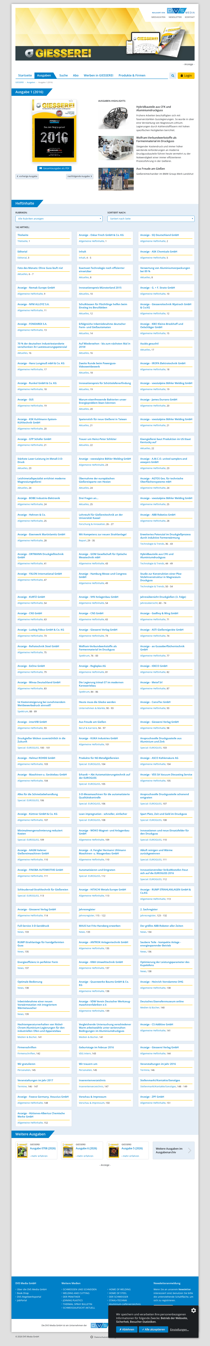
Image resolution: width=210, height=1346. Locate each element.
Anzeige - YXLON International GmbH (40, 573)
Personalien (24, 1070)
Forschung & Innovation (92, 524)
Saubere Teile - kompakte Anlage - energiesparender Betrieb (160, 943)
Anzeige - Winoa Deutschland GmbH (39, 682)
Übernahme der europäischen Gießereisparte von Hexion (97, 480)
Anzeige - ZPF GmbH (152, 1096)
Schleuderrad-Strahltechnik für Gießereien (43, 889)
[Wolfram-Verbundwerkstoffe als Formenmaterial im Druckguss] (116, 148)
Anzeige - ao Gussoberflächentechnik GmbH (162, 648)
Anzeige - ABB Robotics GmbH (157, 514)
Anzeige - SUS (25, 399)
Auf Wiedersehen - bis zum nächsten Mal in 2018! (104, 345)
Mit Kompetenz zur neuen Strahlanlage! (102, 534)
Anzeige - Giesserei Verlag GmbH (98, 629)
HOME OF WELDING (120, 1289)
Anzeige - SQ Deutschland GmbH (159, 235)
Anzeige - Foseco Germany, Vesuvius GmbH (43, 1096)
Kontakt (190, 17)
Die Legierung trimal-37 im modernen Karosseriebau (101, 684)
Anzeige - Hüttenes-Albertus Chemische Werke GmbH (41, 1115)
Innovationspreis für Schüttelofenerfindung (105, 383)
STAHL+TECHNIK (118, 1300)
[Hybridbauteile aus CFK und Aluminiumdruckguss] (116, 118)
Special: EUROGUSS (28, 747)
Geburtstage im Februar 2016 (96, 1047)
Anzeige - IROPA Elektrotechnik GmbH (162, 363)
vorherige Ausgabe (27, 176)
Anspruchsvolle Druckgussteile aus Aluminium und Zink (160, 740)
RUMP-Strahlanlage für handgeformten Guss (41, 943)
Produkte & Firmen (132, 75)
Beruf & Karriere (88, 728)
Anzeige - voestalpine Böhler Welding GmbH (166, 383)
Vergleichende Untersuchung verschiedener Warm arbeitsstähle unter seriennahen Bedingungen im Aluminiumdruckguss (105, 1028)
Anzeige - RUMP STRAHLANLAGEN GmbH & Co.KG (165, 891)
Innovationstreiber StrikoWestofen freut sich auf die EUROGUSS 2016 (164, 871)
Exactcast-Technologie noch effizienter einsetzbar (102, 269)
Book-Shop (23, 1293)
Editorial (22, 251)
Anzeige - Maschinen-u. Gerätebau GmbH (42, 774)
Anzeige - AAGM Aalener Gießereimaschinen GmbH (33, 851)
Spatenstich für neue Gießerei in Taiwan (103, 419)
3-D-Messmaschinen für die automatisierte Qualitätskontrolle (104, 796)
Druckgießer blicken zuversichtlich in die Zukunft (41, 740)
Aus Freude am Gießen (150, 168)
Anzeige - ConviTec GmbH (155, 702)
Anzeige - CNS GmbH (30, 613)
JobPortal (22, 1300)
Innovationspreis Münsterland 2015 (100, 287)
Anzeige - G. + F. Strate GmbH (157, 287)
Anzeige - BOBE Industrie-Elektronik (39, 498)
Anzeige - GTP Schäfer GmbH (34, 439)
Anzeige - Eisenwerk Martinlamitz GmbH (41, 534)
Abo (76, 75)
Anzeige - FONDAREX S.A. (32, 323)
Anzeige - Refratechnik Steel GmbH (38, 646)
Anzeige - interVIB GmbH (32, 721)
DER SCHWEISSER (118, 1296)
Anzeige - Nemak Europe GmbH (36, 287)
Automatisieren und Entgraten (97, 869)
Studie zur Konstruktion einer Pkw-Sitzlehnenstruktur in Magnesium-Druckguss (161, 577)
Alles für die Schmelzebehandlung (38, 794)
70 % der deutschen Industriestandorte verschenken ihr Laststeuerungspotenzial (42, 345)
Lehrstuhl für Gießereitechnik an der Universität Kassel (101, 516)
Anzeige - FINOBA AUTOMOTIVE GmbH (40, 869)
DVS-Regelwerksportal (29, 1296)
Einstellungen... (179, 1329)
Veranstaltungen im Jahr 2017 (35, 1080)
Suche (63, 75)
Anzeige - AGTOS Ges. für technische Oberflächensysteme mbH (161, 480)
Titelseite (23, 235)
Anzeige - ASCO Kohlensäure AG (159, 758)
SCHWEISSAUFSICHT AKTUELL (79, 1307)
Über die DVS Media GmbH (32, 1289)
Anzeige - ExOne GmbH (31, 666)
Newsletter (175, 17)
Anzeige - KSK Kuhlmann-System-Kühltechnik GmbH (37, 420)
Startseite (25, 75)
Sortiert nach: (116, 212)
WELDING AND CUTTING (76, 1293)
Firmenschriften (27, 1047)
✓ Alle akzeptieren (153, 1329)
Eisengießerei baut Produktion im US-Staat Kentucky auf (165, 440)
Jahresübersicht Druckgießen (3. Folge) (163, 596)
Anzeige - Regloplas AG (92, 666)
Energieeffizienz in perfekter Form (38, 962)
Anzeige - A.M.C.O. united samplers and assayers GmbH (163, 460)
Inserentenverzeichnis (92, 1080)
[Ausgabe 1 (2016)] (54, 131)
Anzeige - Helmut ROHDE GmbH (36, 758)
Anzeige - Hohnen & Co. (32, 514)
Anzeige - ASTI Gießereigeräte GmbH (161, 629)
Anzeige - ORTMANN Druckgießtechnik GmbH (41, 555)
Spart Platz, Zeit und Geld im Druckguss (163, 813)
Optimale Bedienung (30, 981)
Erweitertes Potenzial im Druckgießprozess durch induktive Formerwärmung (165, 536)
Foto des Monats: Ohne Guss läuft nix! (40, 268)
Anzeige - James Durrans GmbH (158, 399)
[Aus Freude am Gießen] (116, 179)
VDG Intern (85, 1053)
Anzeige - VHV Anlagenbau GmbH (98, 596)
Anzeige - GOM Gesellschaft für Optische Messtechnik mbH (103, 555)
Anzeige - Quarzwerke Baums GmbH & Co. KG (104, 983)
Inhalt (82, 251)
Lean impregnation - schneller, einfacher (103, 813)
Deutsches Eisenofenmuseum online (162, 1001)
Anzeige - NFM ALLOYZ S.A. (33, 304)
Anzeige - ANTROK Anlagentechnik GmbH (103, 942)
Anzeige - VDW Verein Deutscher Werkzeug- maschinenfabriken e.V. (105, 1003)
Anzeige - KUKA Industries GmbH (98, 738)
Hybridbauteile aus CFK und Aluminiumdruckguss (153, 108)
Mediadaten (158, 17)
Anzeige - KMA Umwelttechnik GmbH (101, 962)
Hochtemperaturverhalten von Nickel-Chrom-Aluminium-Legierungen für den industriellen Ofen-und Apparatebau (41, 1028)
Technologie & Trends (152, 543)
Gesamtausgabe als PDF (55, 168)
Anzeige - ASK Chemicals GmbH (158, 251)
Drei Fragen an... (88, 498)
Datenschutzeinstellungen (106, 1337)
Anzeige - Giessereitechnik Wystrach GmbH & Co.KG (165, 306)
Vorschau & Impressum (92, 1096)
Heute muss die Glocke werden (97, 702)
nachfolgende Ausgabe (79, 176)
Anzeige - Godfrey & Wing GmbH (159, 613)
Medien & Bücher (149, 1007)
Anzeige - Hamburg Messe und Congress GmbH (102, 575)
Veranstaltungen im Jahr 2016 (158, 1063)
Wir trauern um (88, 1063)
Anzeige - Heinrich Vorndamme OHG (161, 981)
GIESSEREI (19, 82)
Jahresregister (87, 909)
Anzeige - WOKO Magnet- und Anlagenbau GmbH (104, 832)
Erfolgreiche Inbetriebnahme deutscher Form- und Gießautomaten (102, 325)
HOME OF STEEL (118, 1293)
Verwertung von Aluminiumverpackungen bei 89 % (165, 269)
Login (187, 75)
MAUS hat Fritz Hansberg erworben (100, 925)
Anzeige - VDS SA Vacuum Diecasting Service (166, 774)
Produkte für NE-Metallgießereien (99, 758)
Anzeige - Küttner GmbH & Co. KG (37, 813)
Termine (144, 1070)
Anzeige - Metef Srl (151, 682)
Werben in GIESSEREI (98, 75)
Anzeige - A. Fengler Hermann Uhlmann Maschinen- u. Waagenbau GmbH (102, 851)
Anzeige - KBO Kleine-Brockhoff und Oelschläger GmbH (161, 325)
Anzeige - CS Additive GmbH (156, 1024)
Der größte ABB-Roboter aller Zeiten (161, 925)
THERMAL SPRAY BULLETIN (77, 1304)
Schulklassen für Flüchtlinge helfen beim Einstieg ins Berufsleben (103, 306)
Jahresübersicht (149, 603)
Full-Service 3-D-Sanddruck (33, 925)
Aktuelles (23, 274)
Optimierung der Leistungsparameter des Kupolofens (164, 963)
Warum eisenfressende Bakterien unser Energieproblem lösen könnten (102, 401)
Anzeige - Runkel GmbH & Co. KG (37, 383)
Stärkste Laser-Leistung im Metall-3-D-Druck (40, 460)
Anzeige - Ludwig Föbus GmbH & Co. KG (41, 629)
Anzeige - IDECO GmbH (153, 666)
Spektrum (84, 655)
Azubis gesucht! (149, 343)
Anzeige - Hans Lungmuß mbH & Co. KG (41, 363)
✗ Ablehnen (126, 1329)
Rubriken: (21, 212)
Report (82, 540)
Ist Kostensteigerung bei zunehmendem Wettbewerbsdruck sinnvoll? (41, 703)
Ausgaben (44, 75)
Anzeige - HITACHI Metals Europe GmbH (102, 889)
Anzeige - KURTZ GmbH (31, 596)
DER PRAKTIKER (71, 1296)
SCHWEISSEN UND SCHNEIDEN (80, 1289)
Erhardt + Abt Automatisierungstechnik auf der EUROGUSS (104, 776)
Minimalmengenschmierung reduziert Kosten (40, 832)
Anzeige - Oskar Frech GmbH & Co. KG (101, 235)
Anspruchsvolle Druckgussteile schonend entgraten (164, 796)
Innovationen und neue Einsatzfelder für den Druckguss (164, 832)
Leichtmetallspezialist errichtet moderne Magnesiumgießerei (42, 480)
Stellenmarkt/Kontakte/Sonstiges (160, 1080)
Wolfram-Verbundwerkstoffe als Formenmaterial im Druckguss (156, 139)
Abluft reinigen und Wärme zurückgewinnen (156, 851)
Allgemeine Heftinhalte (91, 241)
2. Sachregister (149, 909)
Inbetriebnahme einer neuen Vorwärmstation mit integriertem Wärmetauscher (37, 1005)
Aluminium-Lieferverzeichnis (125, 1304)
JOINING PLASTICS (73, 1300)
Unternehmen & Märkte (92, 708)
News (21, 931)
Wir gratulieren (26, 1063)
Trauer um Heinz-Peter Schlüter (97, 439)
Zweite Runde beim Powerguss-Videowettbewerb (97, 365)
